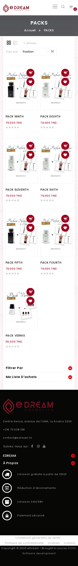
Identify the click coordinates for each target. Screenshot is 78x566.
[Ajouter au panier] (30, 73)
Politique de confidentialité (24, 543)
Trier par (12, 52)
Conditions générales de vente (37, 538)
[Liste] (15, 43)
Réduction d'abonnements (7, 488)
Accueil (30, 30)
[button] (30, 82)
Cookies (54, 543)
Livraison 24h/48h (7, 502)
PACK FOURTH (51, 263)
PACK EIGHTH (50, 116)
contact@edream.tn (17, 438)
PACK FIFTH (14, 263)
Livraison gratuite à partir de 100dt (7, 474)
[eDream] (16, 8)
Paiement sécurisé (7, 516)
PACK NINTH (15, 116)
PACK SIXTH (49, 190)
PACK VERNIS (15, 336)
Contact (69, 543)
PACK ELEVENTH (17, 190)
